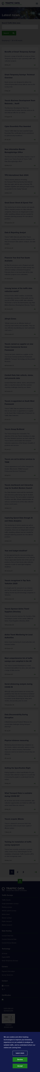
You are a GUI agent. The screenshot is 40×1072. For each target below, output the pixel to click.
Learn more (20, 1053)
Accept (20, 1066)
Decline (20, 1059)
